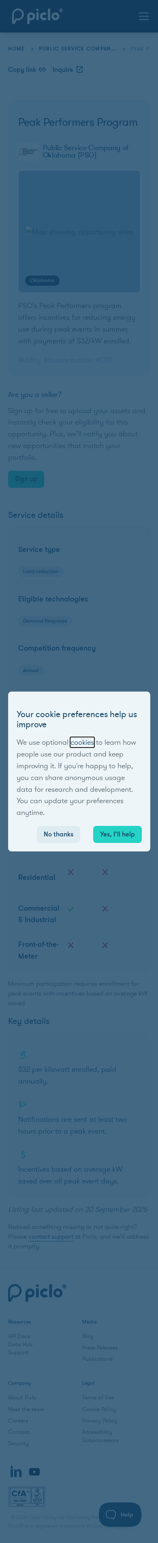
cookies (82, 742)
